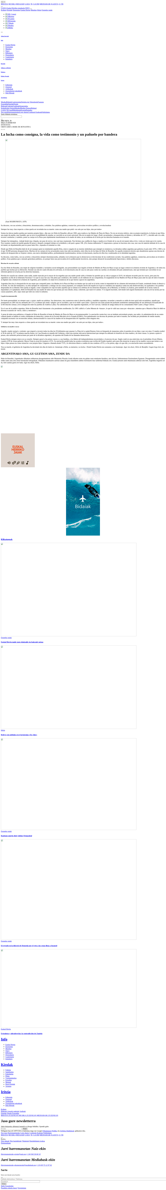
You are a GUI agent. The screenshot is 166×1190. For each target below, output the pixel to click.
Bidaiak (9, 102)
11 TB (61, 4)
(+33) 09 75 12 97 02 (44, 1165)
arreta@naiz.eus (20, 1154)
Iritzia (39, 10)
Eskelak (10, 104)
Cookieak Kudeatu (35, 112)
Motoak (8, 1082)
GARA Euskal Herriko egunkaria (13, 8)
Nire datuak (5, 1141)
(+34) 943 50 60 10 (33, 1154)
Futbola (8, 1070)
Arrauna (8, 1086)
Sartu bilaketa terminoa (9, 114)
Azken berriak (5, 36)
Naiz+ (7, 51)
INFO (27, 8)
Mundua (34, 10)
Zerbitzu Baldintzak (67, 1131)
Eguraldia (4, 104)
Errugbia (8, 1080)
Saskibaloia (9, 1072)
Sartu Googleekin (7, 1186)
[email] (4, 129)
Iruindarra (8, 59)
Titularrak (25, 1141)
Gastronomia (16, 102)
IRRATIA (4, 4)
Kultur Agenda (5, 76)
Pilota (7, 1076)
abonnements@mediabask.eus (25, 1165)
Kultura (3, 10)
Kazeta (23, 110)
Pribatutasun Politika (49, 1131)
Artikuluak (9, 89)
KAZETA (54, 4)
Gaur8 (10, 110)
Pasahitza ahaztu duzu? (9, 1188)
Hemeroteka (23, 106)
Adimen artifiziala (6, 68)
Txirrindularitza (10, 1078)
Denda (15, 104)
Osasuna (41, 102)
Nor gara (4, 112)
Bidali (25, 1129)
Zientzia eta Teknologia (29, 102)
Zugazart (8, 87)
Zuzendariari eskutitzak (13, 91)
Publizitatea (46, 112)
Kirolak (9, 10)
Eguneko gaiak (47, 10)
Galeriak (10, 106)
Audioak (16, 106)
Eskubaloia (9, 1074)
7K (31, 4)
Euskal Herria (25, 10)
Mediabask (17, 110)
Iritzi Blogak (9, 93)
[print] (2, 129)
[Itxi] (2, 1177)
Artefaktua (4, 97)
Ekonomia (16, 10)
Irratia (3, 108)
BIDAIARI (20, 4)
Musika (3, 102)
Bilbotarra (9, 53)
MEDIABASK (45, 4)
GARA (27, 4)
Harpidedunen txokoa (37, 1141)
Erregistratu (22, 1188)
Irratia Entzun (10, 108)
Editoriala (8, 85)
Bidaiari (34, 108)
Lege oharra (24, 112)
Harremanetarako (13, 112)
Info (2, 40)
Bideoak (4, 106)
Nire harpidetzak (16, 1141)
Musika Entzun (25, 108)
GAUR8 (36, 4)
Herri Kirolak (10, 1084)
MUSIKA (12, 4)
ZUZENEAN (10, 1115)
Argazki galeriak (13, 1111)
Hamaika (29, 110)
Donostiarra (9, 55)
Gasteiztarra (9, 57)
